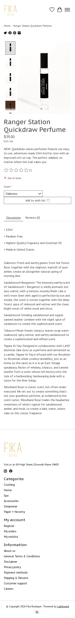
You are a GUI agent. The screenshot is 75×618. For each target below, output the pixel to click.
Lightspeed (63, 606)
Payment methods (16, 572)
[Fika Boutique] (11, 9)
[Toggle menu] (67, 10)
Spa (6, 495)
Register (9, 526)
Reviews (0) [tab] (32, 217)
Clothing (9, 485)
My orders (10, 531)
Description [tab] (13, 217)
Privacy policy (12, 567)
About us (9, 551)
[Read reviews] (16, 170)
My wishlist (11, 537)
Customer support (15, 583)
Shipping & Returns (16, 578)
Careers (8, 589)
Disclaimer (10, 561)
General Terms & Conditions (22, 556)
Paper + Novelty (14, 512)
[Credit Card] (36, 612)
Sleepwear (10, 506)
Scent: (8, 186)
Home (7, 25)
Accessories (11, 501)
